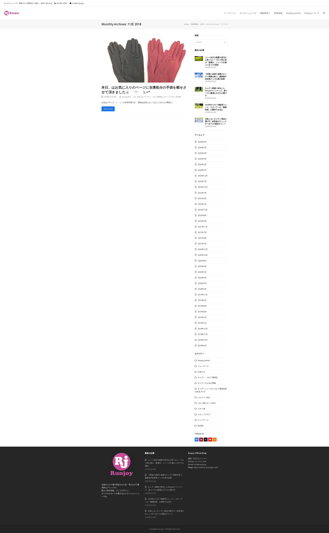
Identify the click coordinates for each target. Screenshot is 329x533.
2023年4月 (202, 198)
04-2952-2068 (62, 3)
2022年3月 (202, 221)
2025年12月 (203, 175)
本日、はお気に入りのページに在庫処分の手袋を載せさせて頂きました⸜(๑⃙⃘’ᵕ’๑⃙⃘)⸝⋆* (144, 89)
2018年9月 (202, 345)
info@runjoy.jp (78, 3)
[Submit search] (225, 42)
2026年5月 (202, 147)
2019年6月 (202, 311)
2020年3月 (202, 283)
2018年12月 (203, 328)
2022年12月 (203, 209)
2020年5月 (202, 272)
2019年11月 (203, 294)
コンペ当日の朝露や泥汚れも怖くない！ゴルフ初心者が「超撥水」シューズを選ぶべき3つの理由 (164, 463)
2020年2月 (202, 289)
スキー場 (201, 408)
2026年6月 (202, 142)
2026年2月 (202, 164)
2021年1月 (202, 243)
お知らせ (140, 97)
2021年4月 (202, 238)
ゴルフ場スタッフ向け (207, 403)
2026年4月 (202, 153)
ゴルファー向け (204, 397)
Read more (108, 109)
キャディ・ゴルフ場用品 (153, 97)
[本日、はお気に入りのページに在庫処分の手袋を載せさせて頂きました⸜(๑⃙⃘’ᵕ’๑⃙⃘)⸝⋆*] (145, 58)
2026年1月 (202, 170)
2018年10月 (203, 340)
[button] (324, 13)
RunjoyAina (126, 97)
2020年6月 (202, 266)
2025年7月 (202, 181)
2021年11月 (203, 226)
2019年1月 (202, 323)
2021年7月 (202, 232)
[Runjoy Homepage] (121, 475)
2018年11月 (203, 334)
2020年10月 (203, 255)
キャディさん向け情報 (207, 383)
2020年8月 (202, 260)
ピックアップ (203, 420)
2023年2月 (202, 204)
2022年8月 (202, 215)
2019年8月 (202, 306)
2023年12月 (203, 187)
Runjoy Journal (204, 360)
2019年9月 (202, 300)
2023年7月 (202, 193)
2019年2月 (202, 317)
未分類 (178, 97)
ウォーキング (203, 366)
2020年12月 (203, 249)
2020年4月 (202, 277)
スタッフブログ (169, 97)
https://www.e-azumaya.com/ (205, 467)
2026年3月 (202, 159)
